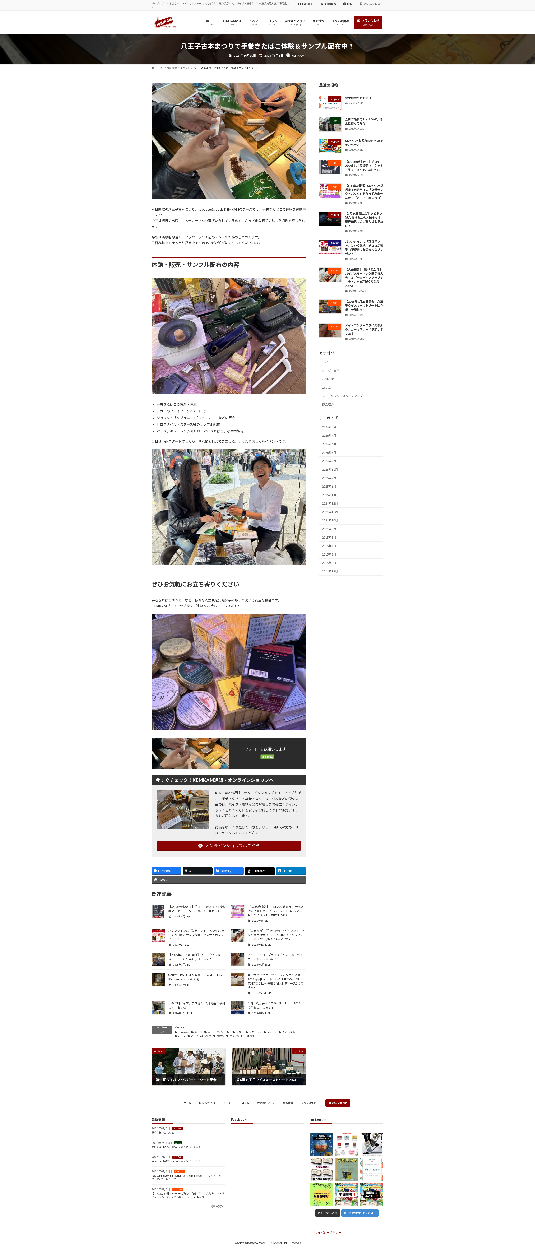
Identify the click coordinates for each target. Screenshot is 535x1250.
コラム (326, 387)
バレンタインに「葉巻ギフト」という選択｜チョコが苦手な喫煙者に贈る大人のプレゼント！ (196, 935)
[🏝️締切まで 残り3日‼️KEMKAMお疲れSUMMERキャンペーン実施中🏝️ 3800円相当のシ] (371, 1194)
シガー (239, 1032)
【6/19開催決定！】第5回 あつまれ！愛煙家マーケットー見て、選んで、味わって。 (364, 166)
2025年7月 (329, 478)
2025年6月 (329, 486)
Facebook (307, 3)
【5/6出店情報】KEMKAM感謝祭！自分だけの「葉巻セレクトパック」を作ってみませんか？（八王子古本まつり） (275, 911)
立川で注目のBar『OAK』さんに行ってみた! (177, 1146)
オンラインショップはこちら (232, 845)
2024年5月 (329, 529)
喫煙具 (220, 1035)
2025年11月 (330, 469)
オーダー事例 (331, 370)
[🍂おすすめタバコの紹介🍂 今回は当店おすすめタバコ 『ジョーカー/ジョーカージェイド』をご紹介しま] (371, 1144)
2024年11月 (330, 512)
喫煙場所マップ (266, 1103)
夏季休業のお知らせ (358, 98)
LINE (349, 3)
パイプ (182, 1035)
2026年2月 (329, 461)
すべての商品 (308, 1103)
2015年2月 (329, 563)
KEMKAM (183, 1032)
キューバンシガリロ (219, 1032)
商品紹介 (328, 404)
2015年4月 (329, 546)
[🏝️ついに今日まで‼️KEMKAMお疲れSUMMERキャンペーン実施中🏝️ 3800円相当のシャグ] (346, 1194)
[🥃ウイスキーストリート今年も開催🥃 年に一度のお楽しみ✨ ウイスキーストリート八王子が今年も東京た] (321, 1144)
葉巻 (252, 1035)
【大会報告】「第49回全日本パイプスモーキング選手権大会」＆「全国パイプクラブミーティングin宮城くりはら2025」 (276, 935)
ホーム (187, 1103)
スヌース (272, 1032)
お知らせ (328, 379)
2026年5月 (329, 452)
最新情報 (288, 1103)
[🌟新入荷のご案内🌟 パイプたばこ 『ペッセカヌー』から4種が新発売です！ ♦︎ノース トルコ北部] (321, 1169)
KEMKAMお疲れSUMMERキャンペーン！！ (176, 1161)
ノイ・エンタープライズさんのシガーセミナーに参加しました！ (364, 329)
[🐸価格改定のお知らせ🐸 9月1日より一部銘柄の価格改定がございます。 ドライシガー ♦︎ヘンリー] (346, 1144)
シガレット (255, 1032)
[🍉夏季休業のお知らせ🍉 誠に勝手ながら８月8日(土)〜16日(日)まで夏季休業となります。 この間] (371, 1169)
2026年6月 (329, 444)
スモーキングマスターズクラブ (342, 396)
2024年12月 (330, 503)
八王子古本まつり (201, 1035)
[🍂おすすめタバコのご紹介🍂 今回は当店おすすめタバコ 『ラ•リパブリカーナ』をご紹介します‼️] (346, 1169)
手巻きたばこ (237, 1035)
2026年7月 (329, 435)
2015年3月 (329, 554)
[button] (325, 1232)
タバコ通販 (288, 1032)
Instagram (330, 3)
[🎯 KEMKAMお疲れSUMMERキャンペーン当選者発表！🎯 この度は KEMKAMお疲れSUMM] (321, 1194)
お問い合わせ (339, 1103)
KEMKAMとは (207, 1103)
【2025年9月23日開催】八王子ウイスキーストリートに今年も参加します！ (364, 305)
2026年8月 (329, 427)
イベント (180, 1027)
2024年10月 (330, 520)
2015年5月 (329, 537)
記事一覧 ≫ (217, 1206)
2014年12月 (330, 571)
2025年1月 (329, 495)
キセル (198, 1032)
